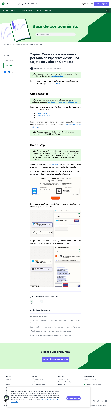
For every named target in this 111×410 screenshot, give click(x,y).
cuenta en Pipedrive (43, 116)
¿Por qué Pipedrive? (25, 4)
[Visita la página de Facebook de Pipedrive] (94, 401)
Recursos (39, 4)
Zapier (28, 44)
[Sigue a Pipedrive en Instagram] (98, 401)
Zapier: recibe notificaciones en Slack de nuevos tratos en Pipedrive (55, 327)
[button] (6, 397)
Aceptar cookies (73, 398)
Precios (49, 4)
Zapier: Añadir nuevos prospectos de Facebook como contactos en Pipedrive (55, 322)
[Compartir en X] (12, 72)
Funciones (10, 4)
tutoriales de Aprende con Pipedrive (62, 102)
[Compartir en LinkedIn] (9, 72)
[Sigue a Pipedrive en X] (102, 401)
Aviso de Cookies (46, 400)
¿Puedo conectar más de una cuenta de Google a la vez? (51, 331)
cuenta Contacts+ (42, 113)
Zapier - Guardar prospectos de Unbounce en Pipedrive (50, 335)
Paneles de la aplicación (39, 316)
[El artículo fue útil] (31, 301)
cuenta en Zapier (42, 118)
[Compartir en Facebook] (5, 72)
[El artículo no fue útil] (41, 301)
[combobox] (84, 4)
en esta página (57, 76)
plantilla (55, 164)
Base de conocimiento (9, 44)
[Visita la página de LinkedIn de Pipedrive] (106, 401)
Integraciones (21, 44)
